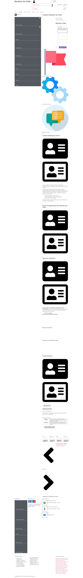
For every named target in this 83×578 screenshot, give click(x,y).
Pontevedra (58, 569)
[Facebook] (29, 501)
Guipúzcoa (58, 565)
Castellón (61, 561)
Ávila (60, 559)
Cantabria (57, 561)
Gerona (61, 20)
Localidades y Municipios (60, 445)
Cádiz (64, 560)
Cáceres (60, 562)
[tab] (55, 63)
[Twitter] (32, 501)
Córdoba (63, 562)
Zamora (60, 573)
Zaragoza (64, 573)
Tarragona (62, 571)
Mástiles (33, 12)
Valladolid (64, 572)
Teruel (66, 571)
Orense (60, 568)
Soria (59, 571)
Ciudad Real (65, 561)
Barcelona (57, 560)
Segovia (66, 569)
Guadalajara (64, 564)
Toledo (57, 572)
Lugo (66, 566)
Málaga (65, 567)
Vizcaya (57, 573)
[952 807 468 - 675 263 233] (44, 508)
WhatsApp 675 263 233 (51, 500)
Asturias (57, 559)
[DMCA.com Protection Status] (34, 516)
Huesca (64, 565)
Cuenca (57, 562)
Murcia (62, 567)
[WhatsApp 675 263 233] (44, 502)
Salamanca (62, 569)
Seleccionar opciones (45, 441)
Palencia (63, 568)
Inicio (16, 12)
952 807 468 (59, 4)
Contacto (42, 12)
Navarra (57, 568)
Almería (66, 558)
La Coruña (57, 566)
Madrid (59, 567)
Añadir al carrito (63, 47)
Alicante (63, 558)
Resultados (35, 8)
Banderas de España (59, 444)
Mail (48, 512)
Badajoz (62, 559)
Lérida (57, 567)
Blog (37, 12)
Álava (57, 558)
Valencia (60, 572)
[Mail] (44, 514)
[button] (28, 21)
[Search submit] (33, 7)
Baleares (66, 559)
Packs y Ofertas (27, 12)
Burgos (61, 560)
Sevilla (57, 571)
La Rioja (61, 566)
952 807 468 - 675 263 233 (52, 506)
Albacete (59, 558)
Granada (60, 564)
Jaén (67, 565)
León (64, 566)
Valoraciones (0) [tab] (47, 405)
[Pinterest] (34, 501)
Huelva (61, 565)
